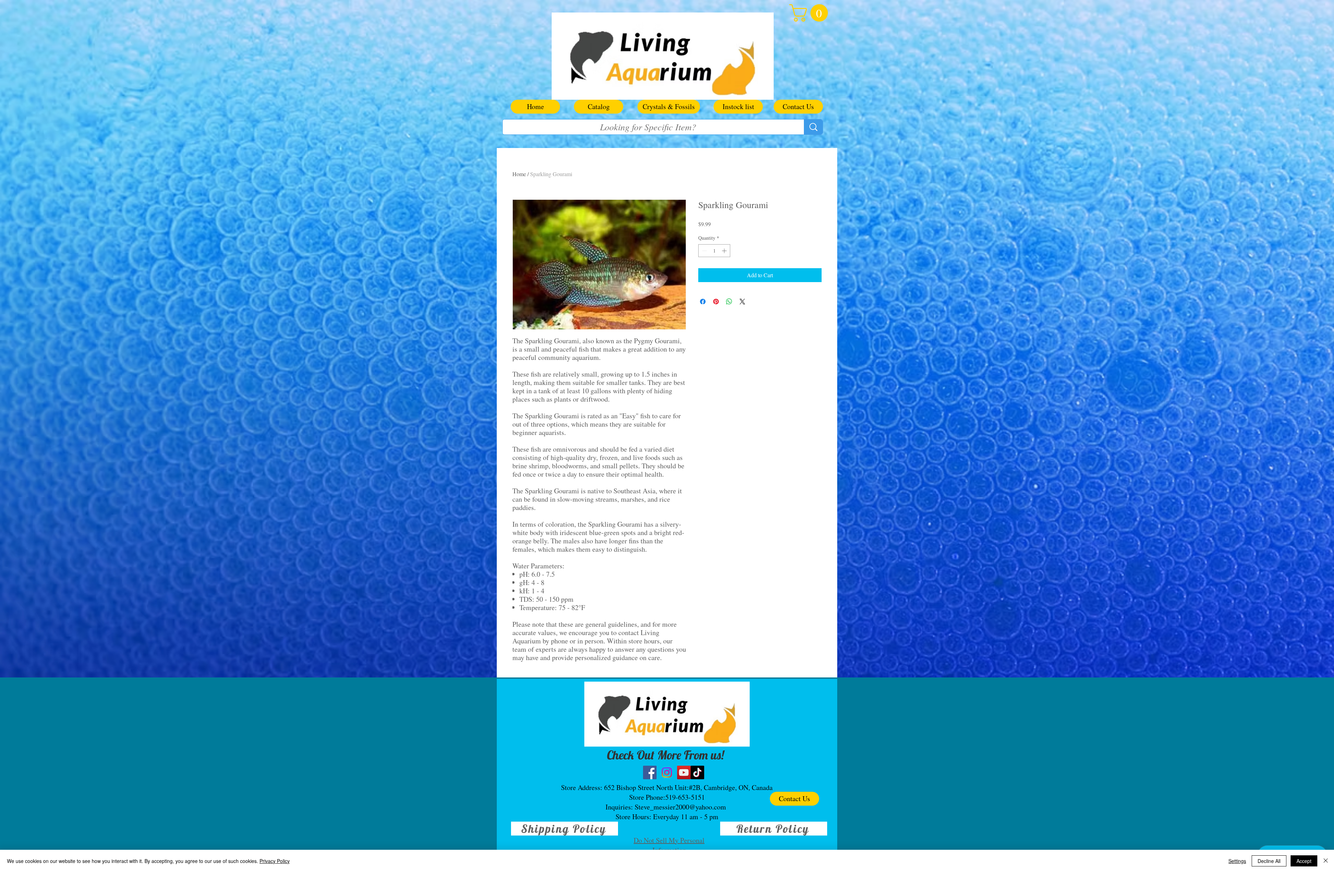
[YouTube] (684, 772)
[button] (810, 13)
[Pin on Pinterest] (716, 301)
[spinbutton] (714, 251)
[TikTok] (697, 772)
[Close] (1325, 860)
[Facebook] (650, 772)
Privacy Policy (275, 860)
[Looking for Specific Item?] (813, 127)
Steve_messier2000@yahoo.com (680, 807)
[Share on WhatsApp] (729, 301)
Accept (1303, 860)
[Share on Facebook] (703, 301)
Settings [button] (1237, 860)
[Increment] (724, 251)
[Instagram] (667, 772)
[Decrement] (703, 251)
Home (519, 174)
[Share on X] (742, 301)
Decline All (1269, 860)
